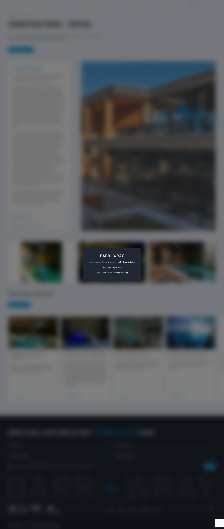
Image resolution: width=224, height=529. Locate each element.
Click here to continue (112, 267)
